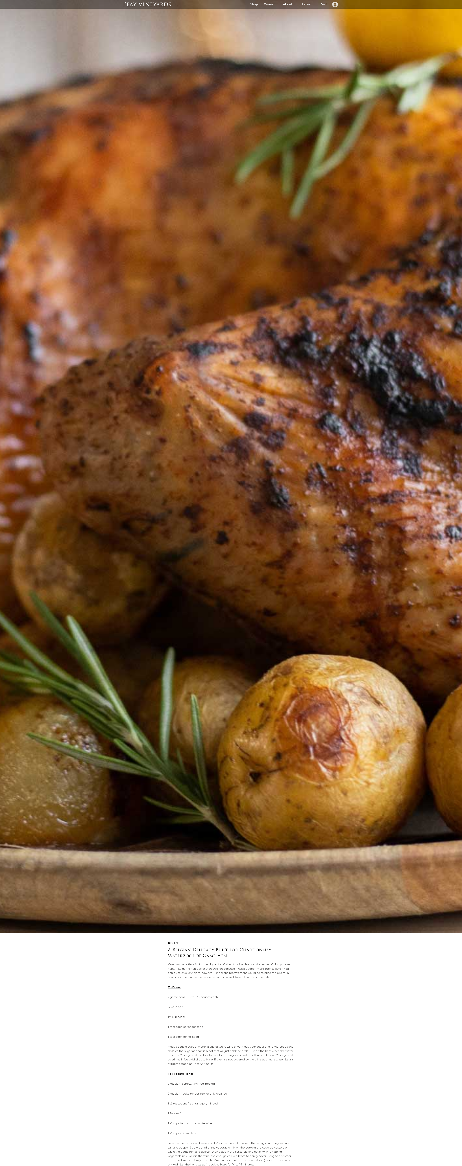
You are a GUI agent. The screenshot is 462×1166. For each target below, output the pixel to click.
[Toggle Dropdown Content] (335, 4)
